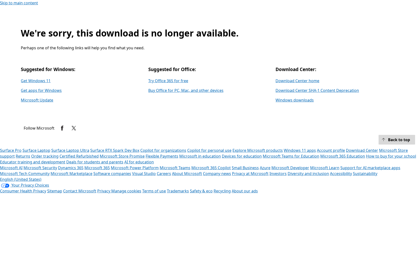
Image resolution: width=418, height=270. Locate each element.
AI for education (139, 162)
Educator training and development (32, 162)
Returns (23, 156)
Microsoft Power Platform (135, 167)
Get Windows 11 (36, 80)
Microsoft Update (37, 100)
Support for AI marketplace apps (370, 167)
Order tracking (45, 156)
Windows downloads (295, 100)
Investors (278, 173)
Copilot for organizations (163, 150)
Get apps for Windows (41, 90)
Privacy (104, 191)
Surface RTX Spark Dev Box (114, 150)
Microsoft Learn (324, 167)
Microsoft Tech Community (25, 173)
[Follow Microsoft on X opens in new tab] (74, 128)
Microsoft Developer (290, 167)
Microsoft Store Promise (122, 156)
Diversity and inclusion (308, 173)
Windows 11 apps (300, 150)
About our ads (245, 191)
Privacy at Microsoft (250, 173)
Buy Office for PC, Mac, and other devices (186, 90)
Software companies (112, 173)
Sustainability (365, 173)
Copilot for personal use (209, 150)
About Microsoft (187, 173)
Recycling (222, 191)
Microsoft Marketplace (71, 173)
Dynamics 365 (70, 167)
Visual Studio (144, 173)
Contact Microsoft (79, 191)
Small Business (245, 167)
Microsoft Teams (175, 167)
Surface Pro (11, 150)
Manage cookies (126, 191)
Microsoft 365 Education (342, 156)
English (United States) (20, 179)
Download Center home (297, 80)
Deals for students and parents (94, 162)
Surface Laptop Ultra (70, 150)
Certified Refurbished (79, 156)
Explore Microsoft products (257, 150)
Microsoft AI (11, 167)
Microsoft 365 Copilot (211, 167)
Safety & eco (201, 191)
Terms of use (154, 191)
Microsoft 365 (97, 167)
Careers (164, 173)
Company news (217, 173)
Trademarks (178, 191)
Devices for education (242, 156)
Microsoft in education (200, 156)
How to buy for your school (391, 156)
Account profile (331, 150)
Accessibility (341, 173)
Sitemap (54, 191)
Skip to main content (19, 3)
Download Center (362, 150)
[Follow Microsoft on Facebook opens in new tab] (62, 128)
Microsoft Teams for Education (291, 156)
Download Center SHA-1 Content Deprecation (317, 90)
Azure (265, 167)
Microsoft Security (40, 167)
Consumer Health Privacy (23, 191)
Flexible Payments (162, 156)
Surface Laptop (36, 150)
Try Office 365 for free (168, 80)
